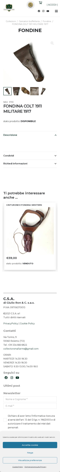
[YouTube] (48, 11)
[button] (56, 11)
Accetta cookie (30, 445)
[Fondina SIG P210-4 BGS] (30, 230)
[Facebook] (39, 11)
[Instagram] (43, 11)
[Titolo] (9, 8)
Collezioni (11, 21)
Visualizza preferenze (30, 460)
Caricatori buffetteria (29, 21)
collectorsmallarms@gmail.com (21, 348)
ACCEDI (52, 4)
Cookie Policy (17, 467)
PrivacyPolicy (10, 323)
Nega (30, 452)
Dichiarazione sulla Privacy (35, 467)
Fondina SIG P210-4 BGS (18, 205)
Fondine (47, 21)
